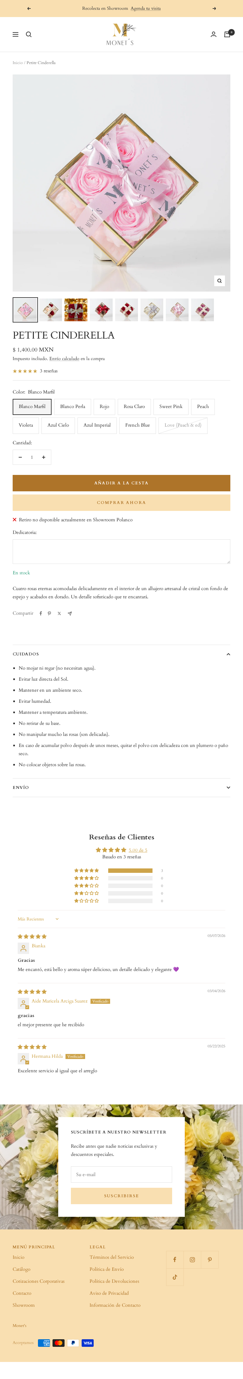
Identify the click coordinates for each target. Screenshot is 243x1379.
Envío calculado (64, 359)
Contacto (22, 1293)
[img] (32, 936)
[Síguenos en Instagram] (192, 1259)
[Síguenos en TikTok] (175, 1277)
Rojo (104, 406)
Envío (21, 787)
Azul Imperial (97, 425)
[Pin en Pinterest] (49, 613)
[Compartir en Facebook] (41, 613)
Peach (203, 406)
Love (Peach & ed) (183, 425)
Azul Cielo (58, 425)
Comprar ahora (121, 503)
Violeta (26, 425)
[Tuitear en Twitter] (59, 613)
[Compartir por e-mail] (70, 614)
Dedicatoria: (25, 532)
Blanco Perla (72, 406)
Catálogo (21, 1269)
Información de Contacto (115, 1305)
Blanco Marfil (32, 406)
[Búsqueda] (29, 34)
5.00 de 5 (138, 850)
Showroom (24, 1305)
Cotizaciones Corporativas (39, 1281)
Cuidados (26, 654)
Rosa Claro (134, 406)
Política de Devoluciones (114, 1281)
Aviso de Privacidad (109, 1293)
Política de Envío (107, 1269)
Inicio (18, 63)
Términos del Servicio (112, 1257)
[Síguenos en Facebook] (175, 1259)
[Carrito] (227, 34)
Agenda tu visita (146, 8)
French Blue (137, 425)
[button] (87, 870)
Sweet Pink (171, 406)
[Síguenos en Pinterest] (209, 1259)
